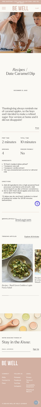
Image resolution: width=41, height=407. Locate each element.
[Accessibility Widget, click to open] (37, 203)
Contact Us (6, 380)
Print (37, 128)
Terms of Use (29, 381)
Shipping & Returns (30, 390)
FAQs (4, 377)
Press (4, 383)
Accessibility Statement (30, 386)
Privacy (28, 377)
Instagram (23, 220)
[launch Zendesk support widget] (36, 402)
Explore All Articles (31, 237)
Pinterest (17, 377)
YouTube (17, 383)
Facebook (17, 380)
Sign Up (36, 349)
